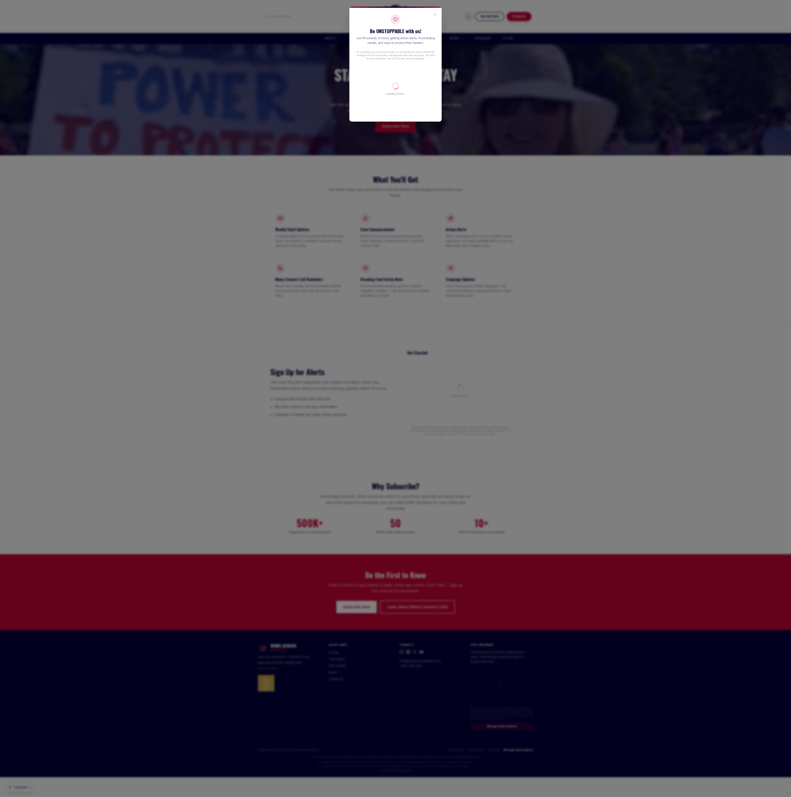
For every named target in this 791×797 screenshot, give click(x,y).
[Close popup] (435, 14)
